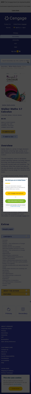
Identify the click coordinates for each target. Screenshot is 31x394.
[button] (26, 179)
